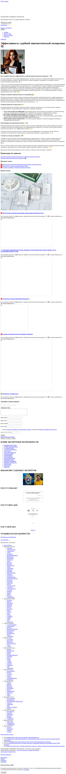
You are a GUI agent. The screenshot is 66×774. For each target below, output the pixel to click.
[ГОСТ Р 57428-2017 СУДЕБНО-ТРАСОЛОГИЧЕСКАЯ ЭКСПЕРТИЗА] (33, 501)
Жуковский (10, 557)
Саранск (9, 662)
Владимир (10, 603)
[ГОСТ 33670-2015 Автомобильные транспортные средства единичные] (33, 530)
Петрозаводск (11, 633)
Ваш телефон (4, 423)
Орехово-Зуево (11, 577)
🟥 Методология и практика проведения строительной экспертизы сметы (21, 164)
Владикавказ (10, 711)
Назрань (9, 716)
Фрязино (9, 591)
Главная (6, 32)
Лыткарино (10, 568)
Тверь (8, 619)
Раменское (10, 583)
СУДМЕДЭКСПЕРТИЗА (11, 446)
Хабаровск (10, 704)
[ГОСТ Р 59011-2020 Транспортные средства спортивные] (33, 523)
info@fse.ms (4, 25)
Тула (8, 620)
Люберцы (9, 570)
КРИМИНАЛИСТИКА (10, 445)
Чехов (8, 594)
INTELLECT (7, 465)
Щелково (9, 596)
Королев (9, 564)
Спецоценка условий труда (8, 751)
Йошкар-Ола (10, 650)
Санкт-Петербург (12, 624)
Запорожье (10, 729)
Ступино (9, 590)
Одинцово (10, 575)
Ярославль (10, 622)
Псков (8, 635)
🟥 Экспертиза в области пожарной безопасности (14, 166)
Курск (8, 610)
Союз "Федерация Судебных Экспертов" (28, 750)
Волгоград (10, 640)
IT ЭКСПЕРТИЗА (9, 448)
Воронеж (9, 604)
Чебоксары (10, 668)
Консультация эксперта (7, 734)
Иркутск (9, 685)
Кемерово (9, 687)
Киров (9, 653)
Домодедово (10, 551)
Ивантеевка (10, 558)
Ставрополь (10, 718)
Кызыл (9, 689)
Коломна (9, 562)
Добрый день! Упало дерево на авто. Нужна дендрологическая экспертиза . (30, 741)
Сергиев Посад (11, 585)
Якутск (9, 708)
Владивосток (10, 700)
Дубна (9, 552)
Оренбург (9, 656)
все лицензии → (5, 540)
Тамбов (9, 617)
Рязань (9, 614)
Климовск (10, 559)
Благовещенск (11, 698)
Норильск (9, 692)
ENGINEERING (8, 457)
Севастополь (10, 723)
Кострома (9, 609)
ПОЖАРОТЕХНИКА (10, 461)
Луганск (9, 731)
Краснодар (10, 642)
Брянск (9, 601)
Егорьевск (10, 554)
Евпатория (10, 721)
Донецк (9, 730)
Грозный (9, 713)
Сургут (9, 675)
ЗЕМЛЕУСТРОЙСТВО (10, 462)
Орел (8, 613)
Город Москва (8, 545)
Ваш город (4, 426)
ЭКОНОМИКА (8, 455)
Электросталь (11, 597)
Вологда (9, 627)
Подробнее (26, 769)
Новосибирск (10, 691)
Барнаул (9, 684)
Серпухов (9, 587)
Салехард (9, 674)
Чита (8, 705)
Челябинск (10, 679)
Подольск (9, 580)
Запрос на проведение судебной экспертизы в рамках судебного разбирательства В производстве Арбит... (36, 746)
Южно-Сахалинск (12, 707)
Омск (8, 694)
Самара (9, 661)
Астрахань (10, 639)
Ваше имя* (4, 420)
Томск (8, 695)
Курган (9, 672)
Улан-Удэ (9, 703)
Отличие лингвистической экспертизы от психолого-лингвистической (20, 156)
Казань (9, 652)
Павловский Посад (12, 578)
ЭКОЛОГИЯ (7, 464)
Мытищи (9, 571)
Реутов (9, 584)
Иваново (9, 606)
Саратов (9, 663)
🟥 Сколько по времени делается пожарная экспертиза (16, 167)
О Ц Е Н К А (7, 451)
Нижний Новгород (12, 655)
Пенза (8, 658)
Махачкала (10, 714)
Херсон (9, 727)
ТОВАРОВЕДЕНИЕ (9, 458)
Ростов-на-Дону (11, 643)
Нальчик (9, 717)
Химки (9, 593)
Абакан (9, 682)
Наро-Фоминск (11, 572)
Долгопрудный (11, 549)
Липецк (9, 611)
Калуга (9, 607)
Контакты (6, 36)
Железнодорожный (12, 555)
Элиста (9, 646)
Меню (2, 29)
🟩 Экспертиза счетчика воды (9, 393)
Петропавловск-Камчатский (15, 701)
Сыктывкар (10, 636)
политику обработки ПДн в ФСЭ (48, 429)
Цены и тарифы (8, 35)
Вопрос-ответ (7, 33)
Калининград (10, 630)
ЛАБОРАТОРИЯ (8, 454)
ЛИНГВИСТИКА (9, 459)
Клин (8, 561)
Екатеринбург (11, 671)
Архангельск (10, 626)
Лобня (9, 567)
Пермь (9, 659)
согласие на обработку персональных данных (18, 429)
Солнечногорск (11, 588)
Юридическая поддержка (7, 437)
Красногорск (10, 565)
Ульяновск (10, 665)
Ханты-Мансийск (12, 678)
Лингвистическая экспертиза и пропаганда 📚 (13, 158)
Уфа (8, 666)
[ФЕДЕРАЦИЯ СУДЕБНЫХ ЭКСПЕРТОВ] (7, 14)
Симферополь (11, 724)
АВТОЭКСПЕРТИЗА (10, 452)
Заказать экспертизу (6, 28)
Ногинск (9, 574)
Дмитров (9, 548)
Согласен (3, 772)
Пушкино (9, 581)
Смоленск (10, 616)
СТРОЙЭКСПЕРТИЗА (10, 449)
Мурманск (10, 632)
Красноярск (10, 688)
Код (9, 407)
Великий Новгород (12, 629)
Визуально (4, 407)
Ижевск (9, 649)
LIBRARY (3, 39)
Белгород (9, 600)
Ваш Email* (4, 417)
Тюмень (9, 676)
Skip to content (4, 1)
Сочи (8, 645)
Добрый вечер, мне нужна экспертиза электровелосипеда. (23, 737)
